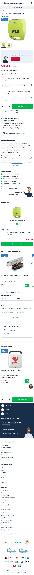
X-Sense (3, 467)
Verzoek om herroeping (7, 520)
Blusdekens (4, 455)
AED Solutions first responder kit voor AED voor (17, 79)
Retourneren (18, 422)
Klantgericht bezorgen (7, 527)
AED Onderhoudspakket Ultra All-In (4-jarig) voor (17, 92)
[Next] (30, 29)
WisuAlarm (4, 472)
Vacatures (3, 500)
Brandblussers (5, 450)
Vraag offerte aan (20, 133)
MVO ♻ (3, 502)
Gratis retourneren (18, 7)
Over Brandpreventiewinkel (8, 497)
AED (3, 10)
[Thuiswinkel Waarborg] (9, 542)
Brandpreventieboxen (6, 452)
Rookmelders (4, 445)
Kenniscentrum (5, 522)
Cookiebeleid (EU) (5, 505)
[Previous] (3, 29)
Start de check (15, 59)
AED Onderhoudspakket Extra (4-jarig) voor (16, 86)
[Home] (14, 3)
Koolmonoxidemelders (6, 447)
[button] (27, 285)
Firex (2, 477)
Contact (3, 492)
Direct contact (6, 426)
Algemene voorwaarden (21, 572)
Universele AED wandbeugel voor (15, 73)
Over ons (4, 487)
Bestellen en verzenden (7, 517)
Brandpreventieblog (6, 530)
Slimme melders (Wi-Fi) (7, 457)
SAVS (2, 470)
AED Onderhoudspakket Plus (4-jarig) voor (16, 99)
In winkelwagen (23, 106)
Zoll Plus (6, 16)
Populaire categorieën (8, 442)
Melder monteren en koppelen (10, 433)
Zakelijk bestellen (6, 422)
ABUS (2, 480)
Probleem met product (8, 429)
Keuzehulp (7, 409)
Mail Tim (9, 333)
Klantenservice (11, 330)
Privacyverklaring (11, 572)
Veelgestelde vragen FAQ (7, 515)
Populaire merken (6, 464)
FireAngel (3, 475)
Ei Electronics (4, 482)
